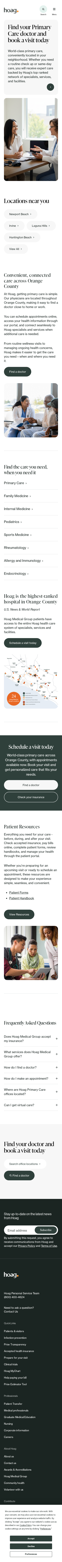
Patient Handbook (21, 898)
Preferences (31, 1554)
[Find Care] (50, 87)
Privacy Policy (26, 1246)
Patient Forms (18, 892)
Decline (31, 1546)
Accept (31, 1538)
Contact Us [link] (11, 1311)
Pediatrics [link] (11, 522)
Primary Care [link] (14, 483)
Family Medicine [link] (16, 496)
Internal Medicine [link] (17, 509)
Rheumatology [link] (15, 548)
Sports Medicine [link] (16, 535)
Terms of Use (49, 1246)
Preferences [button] (45, 1529)
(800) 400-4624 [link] (14, 1297)
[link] (11, 11)
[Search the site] (43, 9)
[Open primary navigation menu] (54, 9)
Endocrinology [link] (15, 573)
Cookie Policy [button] (25, 1525)
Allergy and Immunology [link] (22, 560)
